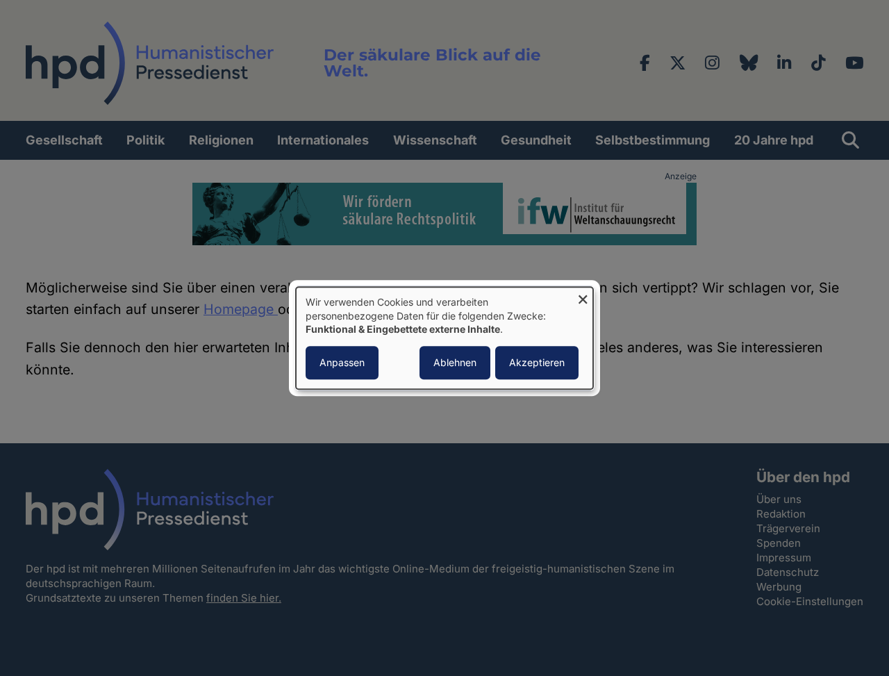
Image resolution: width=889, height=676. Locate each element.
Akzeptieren (537, 362)
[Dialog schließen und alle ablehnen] (582, 295)
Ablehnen (454, 362)
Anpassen (342, 362)
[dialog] (444, 338)
